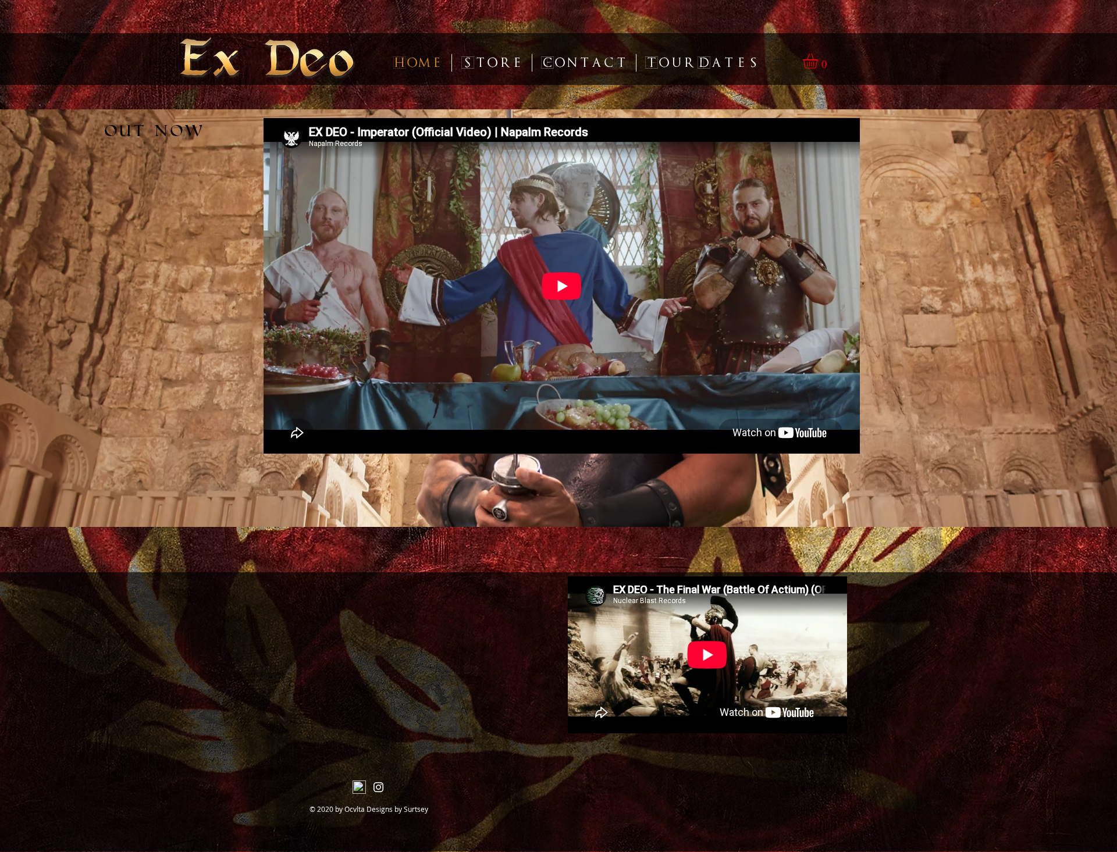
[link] (819, 61)
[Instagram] (378, 787)
